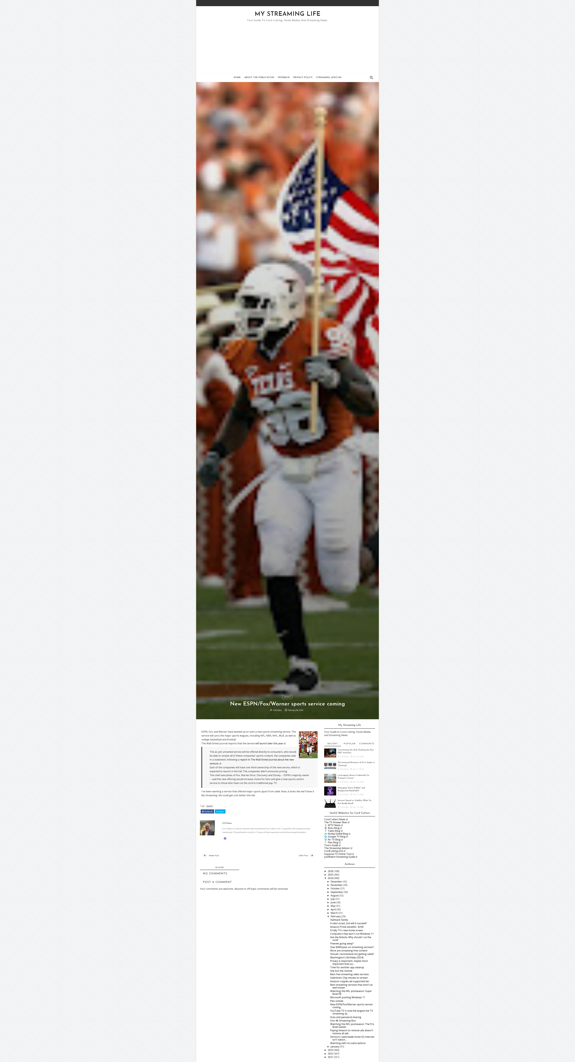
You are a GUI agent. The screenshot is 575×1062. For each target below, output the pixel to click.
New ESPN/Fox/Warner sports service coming (351, 1006)
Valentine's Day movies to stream (349, 977)
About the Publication (259, 77)
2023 (331, 1050)
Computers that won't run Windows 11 (352, 933)
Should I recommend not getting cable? (352, 954)
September (337, 892)
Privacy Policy (303, 77)
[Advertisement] (287, 46)
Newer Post (214, 855)
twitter (221, 812)
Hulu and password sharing (345, 1017)
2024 (331, 878)
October (335, 888)
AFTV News (334, 825)
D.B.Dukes (277, 710)
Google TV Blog (336, 836)
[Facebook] (369, 3)
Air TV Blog (334, 839)
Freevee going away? (342, 943)
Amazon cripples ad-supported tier (349, 981)
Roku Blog (333, 828)
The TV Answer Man (335, 822)
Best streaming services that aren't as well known (351, 986)
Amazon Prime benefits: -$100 (347, 926)
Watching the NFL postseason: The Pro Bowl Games (352, 1025)
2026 (331, 871)
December (337, 881)
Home (237, 77)
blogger (219, 867)
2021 (331, 1057)
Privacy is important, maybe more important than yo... (349, 962)
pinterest (234, 812)
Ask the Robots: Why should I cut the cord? (350, 939)
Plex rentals (336, 1001)
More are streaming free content (348, 950)
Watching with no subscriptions (348, 1043)
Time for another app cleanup (347, 967)
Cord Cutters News (334, 819)
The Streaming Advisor (337, 848)
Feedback (284, 77)
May (333, 906)
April (333, 909)
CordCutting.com (333, 851)
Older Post (303, 855)
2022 (331, 1053)
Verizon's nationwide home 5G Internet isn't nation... (352, 1038)
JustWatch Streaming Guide (339, 856)
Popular (350, 744)
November (337, 885)
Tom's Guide (331, 845)
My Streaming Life (287, 14)
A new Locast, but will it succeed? (348, 923)
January (335, 1046)
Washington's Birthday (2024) (346, 957)
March (334, 913)
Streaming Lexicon (328, 77)
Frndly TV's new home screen (346, 930)
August (335, 895)
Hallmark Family (339, 919)
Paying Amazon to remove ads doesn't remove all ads (351, 1032)
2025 (331, 874)
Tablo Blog (334, 830)
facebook (208, 812)
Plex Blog (333, 842)
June (333, 902)
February (336, 916)
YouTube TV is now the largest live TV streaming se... (351, 1012)
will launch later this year (269, 743)
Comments (366, 744)
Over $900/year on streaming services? (352, 947)
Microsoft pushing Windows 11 (347, 997)
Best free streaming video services (349, 974)
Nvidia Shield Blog (338, 833)
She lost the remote (341, 970)
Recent (332, 744)
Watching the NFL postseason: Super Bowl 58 (351, 992)
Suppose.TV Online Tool (337, 854)
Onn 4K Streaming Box (343, 1020)
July (333, 899)
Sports (287, 697)
